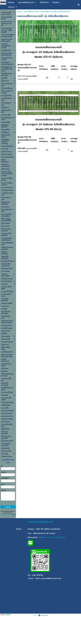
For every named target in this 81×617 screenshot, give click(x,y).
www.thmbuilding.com (40, 521)
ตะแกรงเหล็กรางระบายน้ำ (31, 11)
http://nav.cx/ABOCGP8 (53, 537)
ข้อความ (3, 490)
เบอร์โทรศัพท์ (5, 478)
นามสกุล (3, 472)
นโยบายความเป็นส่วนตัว (6, 514)
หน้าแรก (19, 11)
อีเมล (2, 484)
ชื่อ (2, 466)
